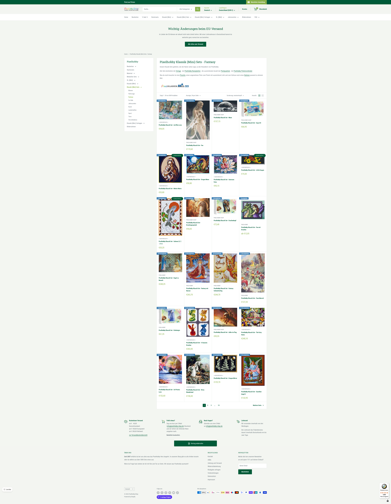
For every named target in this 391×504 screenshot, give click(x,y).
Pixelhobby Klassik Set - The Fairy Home (251, 334)
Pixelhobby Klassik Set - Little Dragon (252, 170)
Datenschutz (212, 476)
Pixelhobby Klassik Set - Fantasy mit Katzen (197, 290)
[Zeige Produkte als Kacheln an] (259, 95)
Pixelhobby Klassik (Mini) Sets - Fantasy (141, 54)
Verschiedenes (132, 120)
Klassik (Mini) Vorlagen (202, 17)
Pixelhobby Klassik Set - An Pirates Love (169, 391)
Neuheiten (135, 17)
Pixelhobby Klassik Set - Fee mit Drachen (251, 228)
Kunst (130, 107)
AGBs (209, 460)
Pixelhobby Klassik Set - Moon (223, 118)
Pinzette (182, 75)
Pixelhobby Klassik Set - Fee (194, 145)
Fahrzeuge (131, 94)
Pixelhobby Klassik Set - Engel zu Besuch (169, 279)
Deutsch (127, 489)
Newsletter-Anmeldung (258, 2)
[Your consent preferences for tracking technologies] (387, 500)
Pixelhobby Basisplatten (192, 71)
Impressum (211, 480)
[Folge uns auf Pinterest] (169, 492)
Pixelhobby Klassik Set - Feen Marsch (252, 298)
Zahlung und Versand (215, 463)
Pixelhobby (244, 224)
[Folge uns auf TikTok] (177, 492)
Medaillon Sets (132, 77)
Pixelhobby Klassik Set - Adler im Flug (225, 332)
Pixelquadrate (225, 71)
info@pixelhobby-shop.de (175, 426)
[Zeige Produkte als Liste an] (263, 95)
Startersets (155, 17)
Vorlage (178, 71)
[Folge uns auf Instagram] (165, 492)
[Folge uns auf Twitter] (162, 492)
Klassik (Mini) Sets (183, 17)
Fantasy (130, 97)
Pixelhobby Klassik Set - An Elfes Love (170, 125)
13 (219, 405)
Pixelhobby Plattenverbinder (243, 71)
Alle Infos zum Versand (195, 44)
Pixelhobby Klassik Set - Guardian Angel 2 (251, 393)
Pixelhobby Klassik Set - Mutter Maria (170, 188)
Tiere (129, 116)
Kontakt (210, 456)
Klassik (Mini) (166, 17)
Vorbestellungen (213, 473)
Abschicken (245, 472)
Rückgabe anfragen (214, 470)
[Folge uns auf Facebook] (158, 492)
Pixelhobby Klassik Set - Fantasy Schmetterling (223, 290)
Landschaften (132, 110)
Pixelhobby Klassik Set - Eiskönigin (169, 330)
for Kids (130, 100)
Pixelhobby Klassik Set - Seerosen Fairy (224, 181)
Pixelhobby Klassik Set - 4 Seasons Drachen (196, 344)
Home (126, 17)
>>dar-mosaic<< (163, 122)
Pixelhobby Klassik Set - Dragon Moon (197, 179)
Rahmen (247, 75)
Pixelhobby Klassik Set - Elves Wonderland (195, 391)
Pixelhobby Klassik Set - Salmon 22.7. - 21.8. (170, 242)
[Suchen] (197, 9)
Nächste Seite (257, 405)
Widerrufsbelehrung (214, 466)
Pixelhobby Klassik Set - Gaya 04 (251, 123)
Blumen (130, 90)
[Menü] (388, 484)
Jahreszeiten (232, 17)
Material (130, 73)
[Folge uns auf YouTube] (173, 492)
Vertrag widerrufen (197, 443)
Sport (130, 113)
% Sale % (145, 17)
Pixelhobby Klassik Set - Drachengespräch (193, 224)
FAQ (256, 17)
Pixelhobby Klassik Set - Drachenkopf (225, 220)
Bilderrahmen (246, 17)
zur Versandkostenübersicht (138, 435)
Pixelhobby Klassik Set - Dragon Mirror (225, 378)
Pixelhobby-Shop (191, 142)
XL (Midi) (219, 17)
